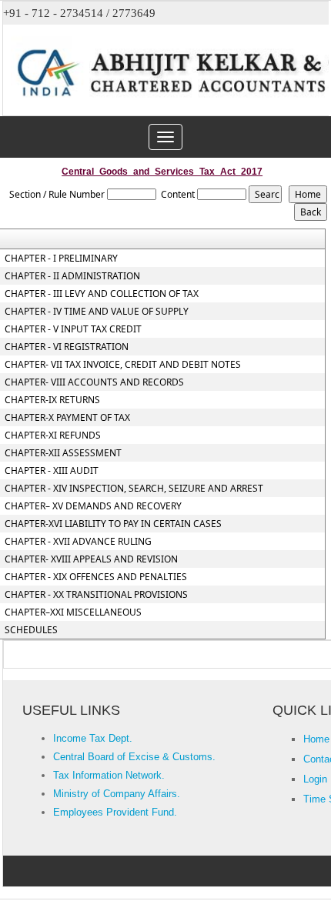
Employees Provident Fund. (115, 812)
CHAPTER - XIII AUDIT (52, 471)
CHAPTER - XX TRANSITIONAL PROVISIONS (96, 595)
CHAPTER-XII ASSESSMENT (63, 453)
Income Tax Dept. (92, 738)
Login (315, 779)
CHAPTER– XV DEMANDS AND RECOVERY (93, 506)
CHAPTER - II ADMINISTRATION (72, 276)
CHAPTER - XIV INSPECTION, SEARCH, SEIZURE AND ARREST (134, 488)
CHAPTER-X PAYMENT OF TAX (67, 418)
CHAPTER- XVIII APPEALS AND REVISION (91, 559)
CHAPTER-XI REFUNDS (53, 435)
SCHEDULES (31, 630)
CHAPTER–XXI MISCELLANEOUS (73, 612)
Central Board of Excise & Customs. (134, 757)
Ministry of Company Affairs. (116, 793)
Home (316, 739)
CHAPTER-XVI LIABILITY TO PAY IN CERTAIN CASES (113, 524)
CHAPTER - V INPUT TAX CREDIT (73, 329)
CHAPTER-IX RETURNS (52, 400)
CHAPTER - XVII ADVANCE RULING (78, 542)
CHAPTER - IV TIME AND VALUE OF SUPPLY (97, 311)
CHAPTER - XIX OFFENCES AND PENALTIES (96, 577)
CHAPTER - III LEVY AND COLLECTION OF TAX (102, 294)
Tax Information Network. (109, 775)
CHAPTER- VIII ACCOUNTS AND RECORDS (94, 382)
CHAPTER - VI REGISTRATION (67, 347)
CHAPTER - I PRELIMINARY (61, 258)
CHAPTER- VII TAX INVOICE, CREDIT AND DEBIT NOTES (123, 365)
